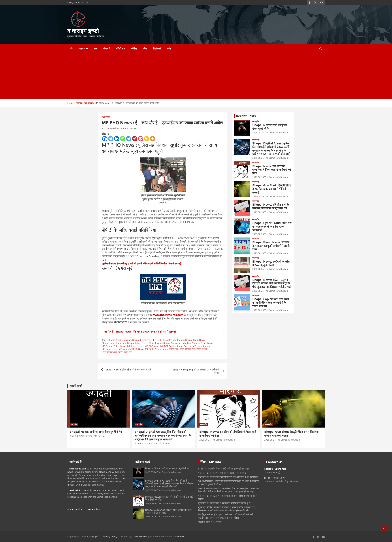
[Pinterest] (134, 138)
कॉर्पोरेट (134, 48)
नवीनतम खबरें (142, 462)
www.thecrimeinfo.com (168, 315)
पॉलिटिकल (120, 48)
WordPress (178, 536)
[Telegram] (128, 138)
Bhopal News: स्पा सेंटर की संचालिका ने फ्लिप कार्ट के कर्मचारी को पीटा (271, 169)
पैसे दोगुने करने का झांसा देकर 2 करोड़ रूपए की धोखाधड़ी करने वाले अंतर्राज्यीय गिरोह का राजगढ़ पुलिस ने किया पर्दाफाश (225, 516)
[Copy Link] (146, 138)
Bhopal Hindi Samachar (114, 343)
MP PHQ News (136, 349)
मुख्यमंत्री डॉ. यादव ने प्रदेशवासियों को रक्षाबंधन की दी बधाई (222, 472)
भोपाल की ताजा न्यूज (187, 349)
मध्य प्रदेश (106, 117)
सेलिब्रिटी (157, 48)
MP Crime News (135, 346)
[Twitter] (110, 138)
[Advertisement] (192, 76)
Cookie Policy (93, 509)
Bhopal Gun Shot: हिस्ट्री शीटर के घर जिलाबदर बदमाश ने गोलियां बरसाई (271, 188)
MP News (123, 349)
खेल (145, 48)
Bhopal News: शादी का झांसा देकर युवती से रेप (269, 127)
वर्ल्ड (95, 48)
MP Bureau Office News (114, 346)
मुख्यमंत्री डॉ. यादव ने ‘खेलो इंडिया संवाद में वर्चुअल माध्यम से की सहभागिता (228, 476)
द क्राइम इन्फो (83, 30)
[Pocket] (140, 138)
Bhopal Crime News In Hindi (146, 339)
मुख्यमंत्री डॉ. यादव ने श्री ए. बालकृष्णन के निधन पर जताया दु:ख (224, 503)
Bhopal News (155, 343)
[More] (152, 138)
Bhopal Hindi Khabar (173, 339)
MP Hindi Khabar (201, 346)
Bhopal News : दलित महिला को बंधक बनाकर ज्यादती (128, 369)
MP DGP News (152, 346)
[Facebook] (104, 138)
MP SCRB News (153, 349)
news (164, 349)
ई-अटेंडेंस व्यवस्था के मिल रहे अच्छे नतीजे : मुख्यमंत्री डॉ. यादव (223, 468)
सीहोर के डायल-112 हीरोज (209, 521)
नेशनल (82, 48)
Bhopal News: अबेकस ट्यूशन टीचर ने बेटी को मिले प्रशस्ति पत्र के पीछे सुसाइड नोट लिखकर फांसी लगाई (271, 283)
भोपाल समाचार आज (109, 352)
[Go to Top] (384, 528)
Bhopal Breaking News (119, 339)
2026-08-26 (258, 132)
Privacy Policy (74, 509)
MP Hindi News (109, 349)
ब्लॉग (169, 48)
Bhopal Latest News (137, 343)
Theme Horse (139, 536)
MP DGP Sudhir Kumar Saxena (175, 346)
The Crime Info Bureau (125, 128)
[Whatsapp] (122, 138)
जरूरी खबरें (76, 385)
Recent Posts (246, 116)
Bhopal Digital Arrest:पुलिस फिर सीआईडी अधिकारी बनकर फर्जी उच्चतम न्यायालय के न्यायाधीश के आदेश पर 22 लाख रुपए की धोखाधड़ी (271, 148)
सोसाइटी (106, 48)
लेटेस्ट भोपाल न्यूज (125, 352)
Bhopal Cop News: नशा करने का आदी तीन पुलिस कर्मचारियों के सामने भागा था (270, 302)
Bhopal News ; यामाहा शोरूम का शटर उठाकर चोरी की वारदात (196, 371)
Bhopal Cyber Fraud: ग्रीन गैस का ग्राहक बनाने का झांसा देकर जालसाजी (272, 226)
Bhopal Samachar (172, 343)
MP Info (215, 462)
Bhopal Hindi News (195, 339)
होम (71, 48)
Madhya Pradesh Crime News (198, 343)
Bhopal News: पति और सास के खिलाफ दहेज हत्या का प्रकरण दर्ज (270, 206)
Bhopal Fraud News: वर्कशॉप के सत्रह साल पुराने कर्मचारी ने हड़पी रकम (271, 245)
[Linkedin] (116, 138)
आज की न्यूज (173, 349)
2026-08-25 (258, 290)
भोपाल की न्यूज (201, 349)
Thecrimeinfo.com (77, 468)
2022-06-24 (107, 128)
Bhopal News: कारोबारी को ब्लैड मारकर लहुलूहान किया (271, 263)
